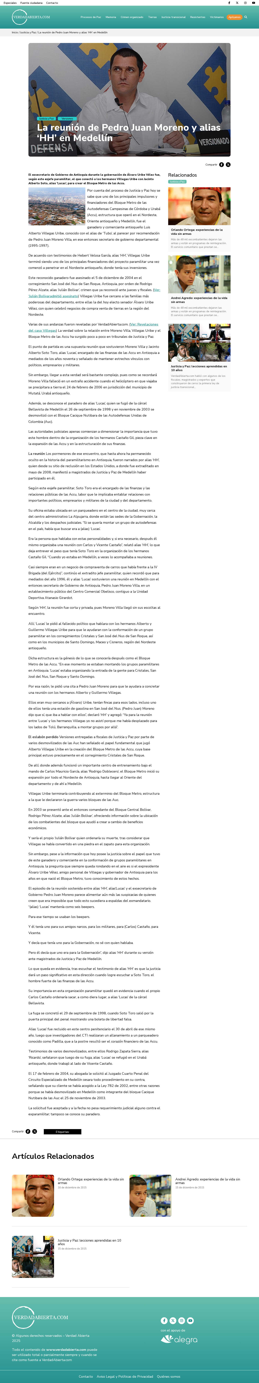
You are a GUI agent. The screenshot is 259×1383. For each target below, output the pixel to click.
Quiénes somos (168, 1376)
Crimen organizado (132, 17)
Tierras (152, 17)
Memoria (111, 17)
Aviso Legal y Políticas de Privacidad (125, 1376)
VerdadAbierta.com (57, 1360)
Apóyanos (234, 17)
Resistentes (197, 17)
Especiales (10, 3)
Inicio (15, 32)
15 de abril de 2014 (48, 149)
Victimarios (217, 17)
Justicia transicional (174, 17)
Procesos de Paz (91, 17)
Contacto (52, 3)
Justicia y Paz (28, 32)
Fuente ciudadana (31, 3)
